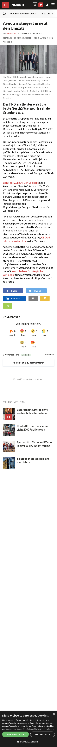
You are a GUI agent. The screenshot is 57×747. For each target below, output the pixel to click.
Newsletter (35, 4)
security (47, 13)
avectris (7, 42)
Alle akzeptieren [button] (15, 734)
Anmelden (47, 5)
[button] (28, 742)
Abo (40, 4)
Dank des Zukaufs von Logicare (21, 182)
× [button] (54, 714)
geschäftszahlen (43, 38)
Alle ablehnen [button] (42, 734)
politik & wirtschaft (24, 13)
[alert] (28, 729)
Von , (10, 33)
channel (7, 38)
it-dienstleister (23, 38)
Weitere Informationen (43, 729)
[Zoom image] (28, 59)
